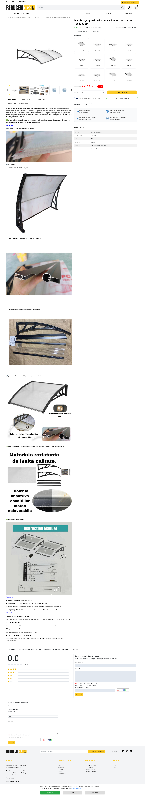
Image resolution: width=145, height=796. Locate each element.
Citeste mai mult (76, 788)
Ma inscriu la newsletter (96, 751)
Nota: (76, 685)
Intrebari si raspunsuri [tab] (18, 103)
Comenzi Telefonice (16, 2)
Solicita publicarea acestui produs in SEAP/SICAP (90, 98)
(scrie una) (132, 27)
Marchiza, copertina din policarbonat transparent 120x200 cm (55, 17)
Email (9, 716)
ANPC (115, 765)
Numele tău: (79, 662)
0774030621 (11, 778)
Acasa (59, 765)
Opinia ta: (78, 669)
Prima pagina (10, 17)
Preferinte (95, 792)
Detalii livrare (89, 767)
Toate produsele (22, 13)
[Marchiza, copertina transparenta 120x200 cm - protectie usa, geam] (20, 7)
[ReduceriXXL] (16, 751)
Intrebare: (11, 722)
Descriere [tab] (12, 99)
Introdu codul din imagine (82, 687)
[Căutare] (123, 7)
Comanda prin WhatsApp (122, 98)
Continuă (79, 695)
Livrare (88, 13)
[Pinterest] (131, 751)
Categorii (60, 769)
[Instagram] (127, 751)
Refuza (72, 792)
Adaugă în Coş (121, 92)
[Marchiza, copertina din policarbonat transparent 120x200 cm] (39, 52)
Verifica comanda (130, 2)
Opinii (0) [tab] (41, 99)
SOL (115, 767)
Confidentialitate (90, 769)
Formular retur (62, 773)
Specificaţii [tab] (27, 99)
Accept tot (50, 792)
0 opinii (130, 27)
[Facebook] (123, 751)
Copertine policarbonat (20, 17)
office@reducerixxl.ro (14, 781)
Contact (128, 13)
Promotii (108, 13)
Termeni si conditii (91, 771)
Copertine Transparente (33, 17)
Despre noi (61, 767)
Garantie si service (91, 765)
